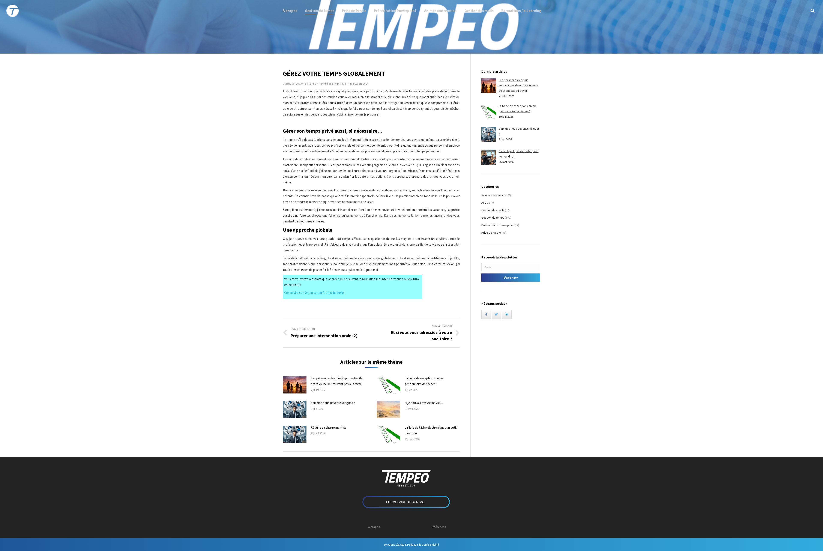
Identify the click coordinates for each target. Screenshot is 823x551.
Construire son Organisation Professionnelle (314, 293)
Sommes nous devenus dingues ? (333, 403)
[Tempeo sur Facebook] (486, 314)
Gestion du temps (306, 84)
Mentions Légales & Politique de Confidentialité (411, 544)
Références (438, 527)
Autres (485, 202)
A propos (374, 527)
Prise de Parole (491, 232)
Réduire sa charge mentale (328, 427)
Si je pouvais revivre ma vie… (424, 403)
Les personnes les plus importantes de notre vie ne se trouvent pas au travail (337, 381)
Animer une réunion (493, 195)
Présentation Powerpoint (497, 225)
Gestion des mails (492, 210)
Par (333, 84)
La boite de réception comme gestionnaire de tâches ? (424, 381)
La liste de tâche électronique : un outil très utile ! (431, 430)
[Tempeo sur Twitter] (496, 314)
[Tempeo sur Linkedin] (507, 314)
